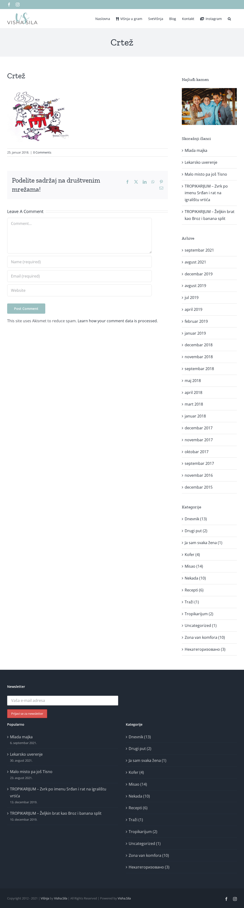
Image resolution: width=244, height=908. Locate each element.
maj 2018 (193, 380)
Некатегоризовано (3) (205, 649)
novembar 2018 (199, 356)
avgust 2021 (195, 262)
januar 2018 (195, 416)
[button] (229, 18)
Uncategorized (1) (201, 625)
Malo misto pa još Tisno (206, 174)
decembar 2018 (199, 344)
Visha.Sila (60, 898)
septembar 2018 (199, 368)
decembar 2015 (199, 487)
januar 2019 (195, 333)
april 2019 (193, 309)
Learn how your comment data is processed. (118, 320)
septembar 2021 (199, 250)
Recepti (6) (194, 590)
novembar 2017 (199, 439)
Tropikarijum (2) (199, 613)
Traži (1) (192, 602)
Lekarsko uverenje (201, 162)
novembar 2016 (199, 475)
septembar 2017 (199, 463)
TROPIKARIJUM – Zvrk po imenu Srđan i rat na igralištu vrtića (206, 193)
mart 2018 (194, 404)
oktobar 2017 (196, 451)
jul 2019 (191, 297)
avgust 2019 (195, 285)
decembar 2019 (199, 274)
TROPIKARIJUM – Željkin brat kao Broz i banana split (56, 813)
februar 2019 (196, 321)
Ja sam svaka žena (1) (203, 542)
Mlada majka (196, 150)
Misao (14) (194, 566)
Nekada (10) (195, 578)
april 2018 (193, 392)
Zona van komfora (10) (205, 637)
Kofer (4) (192, 554)
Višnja (45, 898)
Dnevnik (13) (196, 518)
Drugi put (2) (196, 530)
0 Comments (42, 152)
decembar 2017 (199, 428)
